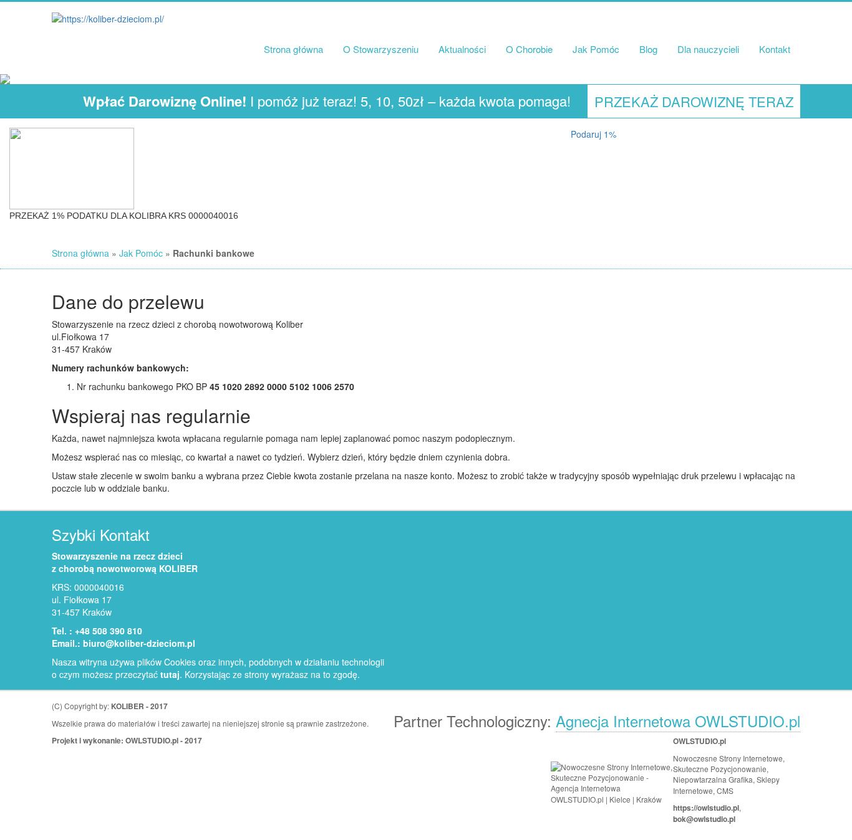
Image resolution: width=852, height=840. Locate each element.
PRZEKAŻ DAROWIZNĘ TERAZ (693, 101)
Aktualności (462, 48)
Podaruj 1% (593, 134)
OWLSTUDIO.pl (151, 740)
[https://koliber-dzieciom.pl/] (108, 18)
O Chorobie (529, 48)
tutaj (170, 674)
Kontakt (774, 48)
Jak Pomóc (596, 48)
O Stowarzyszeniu (381, 48)
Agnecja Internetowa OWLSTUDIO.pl (678, 721)
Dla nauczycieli (708, 48)
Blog (648, 48)
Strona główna (293, 48)
